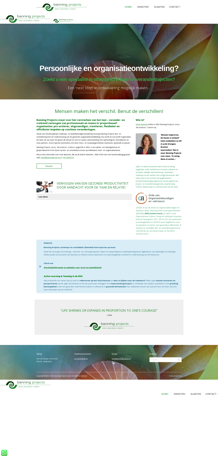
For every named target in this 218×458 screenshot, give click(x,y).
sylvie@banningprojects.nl (51, 157)
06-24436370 (68, 157)
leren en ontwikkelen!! (91, 267)
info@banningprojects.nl (121, 359)
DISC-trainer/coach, (154, 213)
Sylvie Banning (141, 124)
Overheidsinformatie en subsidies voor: (62, 267)
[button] (84, 197)
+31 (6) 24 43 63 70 (81, 359)
